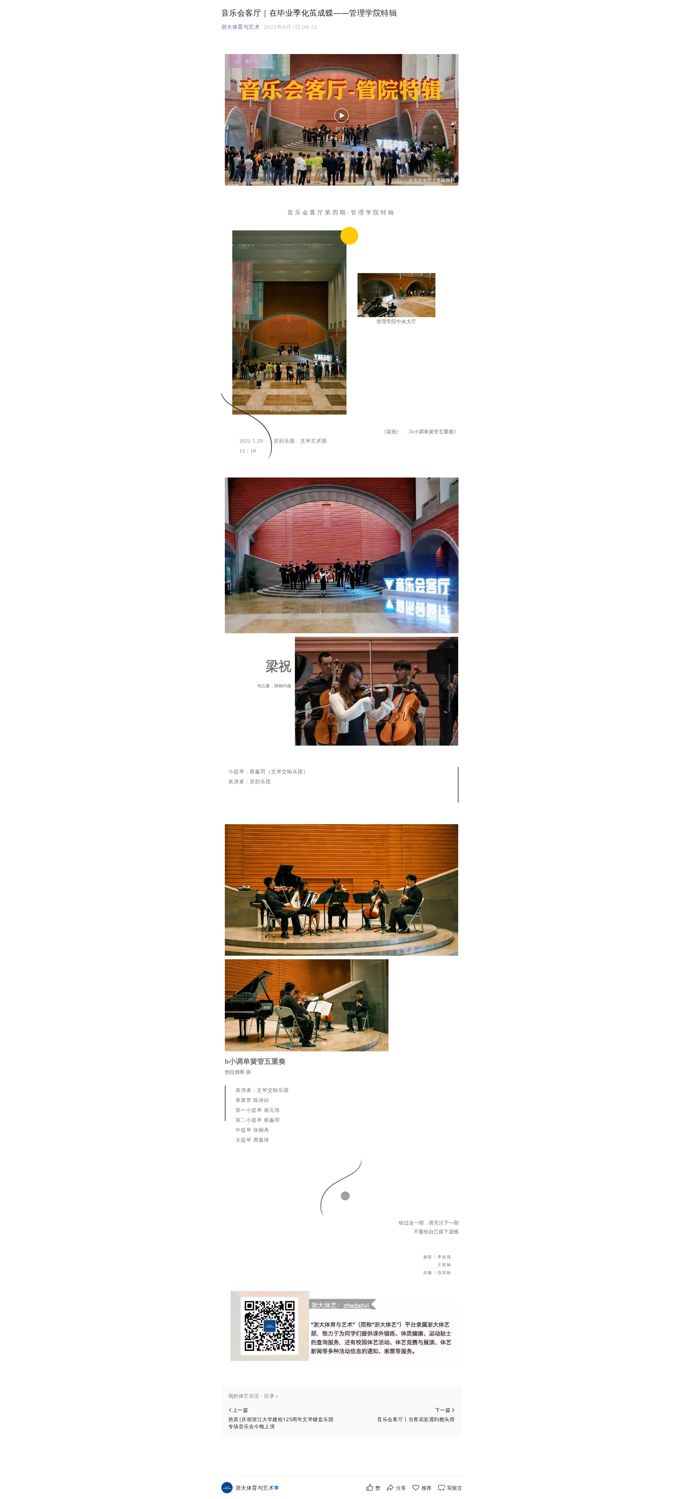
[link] (258, 1488)
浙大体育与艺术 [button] (240, 26)
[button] (341, 1396)
